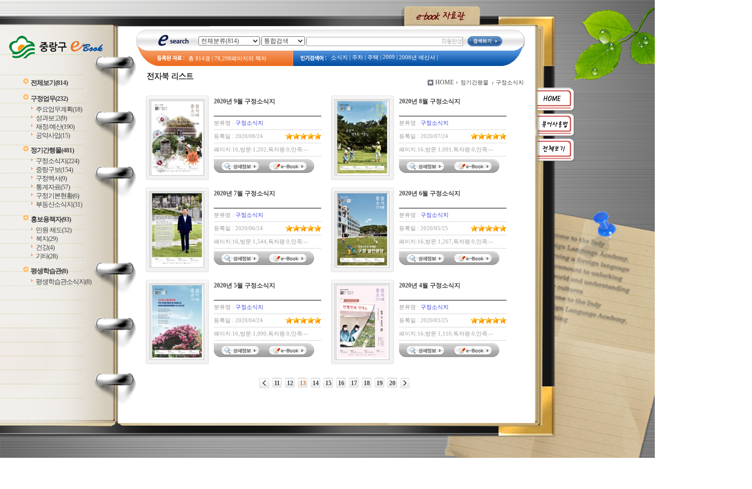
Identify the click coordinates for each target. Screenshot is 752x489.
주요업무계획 (59, 109)
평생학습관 (49, 271)
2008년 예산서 (417, 57)
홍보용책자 (51, 219)
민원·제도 (53, 230)
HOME (444, 82)
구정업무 (49, 98)
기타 (46, 256)
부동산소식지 (59, 204)
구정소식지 (57, 161)
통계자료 (53, 187)
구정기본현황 (57, 195)
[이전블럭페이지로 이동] (264, 383)
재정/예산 (55, 126)
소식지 (339, 57)
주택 (373, 57)
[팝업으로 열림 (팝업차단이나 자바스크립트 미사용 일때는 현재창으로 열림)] (289, 170)
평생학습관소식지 (63, 281)
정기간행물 (52, 150)
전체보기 (49, 82)
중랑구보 (54, 169)
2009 (389, 57)
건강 (45, 247)
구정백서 (51, 178)
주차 (357, 57)
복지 (46, 238)
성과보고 (51, 118)
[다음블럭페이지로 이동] (405, 383)
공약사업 (53, 135)
